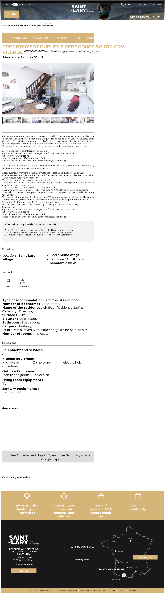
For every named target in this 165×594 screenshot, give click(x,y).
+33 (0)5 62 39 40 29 (135, 4)
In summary (63, 38)
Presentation (20, 38)
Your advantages (42, 38)
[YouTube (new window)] (85, 551)
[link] (15, 4)
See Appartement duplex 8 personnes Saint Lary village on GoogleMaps (50, 457)
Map (78, 38)
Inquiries (157, 4)
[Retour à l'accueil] (82, 12)
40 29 (30, 565)
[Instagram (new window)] (79, 551)
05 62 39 (22, 565)
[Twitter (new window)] (92, 551)
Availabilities (92, 38)
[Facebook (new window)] (72, 551)
